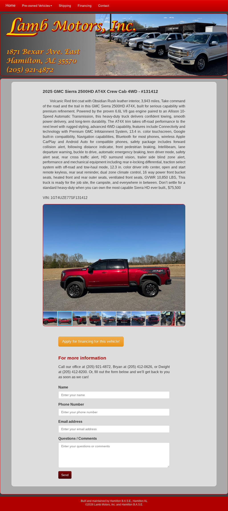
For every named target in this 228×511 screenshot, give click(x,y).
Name (63, 387)
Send (65, 475)
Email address (70, 421)
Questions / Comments (77, 438)
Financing (85, 5)
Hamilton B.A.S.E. (120, 500)
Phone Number (71, 404)
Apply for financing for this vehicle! (91, 341)
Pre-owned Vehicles (36, 5)
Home (10, 5)
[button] (181, 208)
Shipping (65, 5)
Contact (103, 5)
